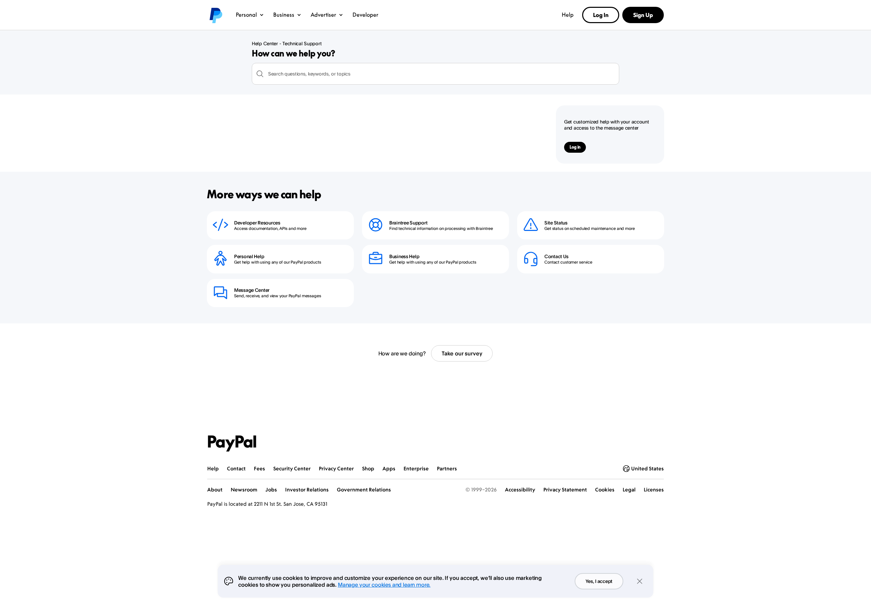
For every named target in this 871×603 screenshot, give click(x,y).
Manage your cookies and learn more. (384, 584)
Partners (447, 468)
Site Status (556, 222)
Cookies (604, 489)
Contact (236, 468)
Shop (368, 468)
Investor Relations (307, 489)
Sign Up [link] (643, 15)
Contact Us (556, 256)
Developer (365, 14)
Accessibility (520, 489)
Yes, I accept (599, 581)
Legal (629, 489)
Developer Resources (257, 222)
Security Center (292, 468)
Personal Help (249, 256)
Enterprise (416, 468)
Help (568, 14)
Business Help (404, 256)
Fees (259, 468)
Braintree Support (408, 222)
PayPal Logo (232, 443)
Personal (246, 14)
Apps (388, 468)
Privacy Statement (565, 489)
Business (283, 14)
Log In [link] (601, 15)
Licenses (654, 489)
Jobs (271, 489)
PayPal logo (215, 15)
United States (647, 468)
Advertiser (323, 14)
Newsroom (244, 489)
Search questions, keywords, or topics (309, 74)
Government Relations (364, 489)
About (215, 489)
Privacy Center (336, 468)
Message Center (251, 290)
